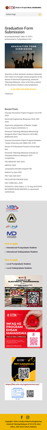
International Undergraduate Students (22, 252)
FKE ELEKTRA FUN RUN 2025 (16, 179)
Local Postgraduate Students (19, 264)
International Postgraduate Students (22, 248)
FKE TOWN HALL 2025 (14, 183)
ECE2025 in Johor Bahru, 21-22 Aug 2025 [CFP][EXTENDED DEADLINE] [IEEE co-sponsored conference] (23, 189)
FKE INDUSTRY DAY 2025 (15, 162)
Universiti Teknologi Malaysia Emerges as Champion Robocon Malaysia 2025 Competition (21, 155)
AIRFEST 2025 (10, 165)
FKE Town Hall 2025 (13, 176)
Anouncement (10, 39)
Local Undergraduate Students (19, 268)
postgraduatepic (13, 37)
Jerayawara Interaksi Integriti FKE (18, 169)
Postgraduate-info (24, 39)
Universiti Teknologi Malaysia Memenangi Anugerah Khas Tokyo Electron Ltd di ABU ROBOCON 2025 (21, 134)
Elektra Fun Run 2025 (13, 172)
